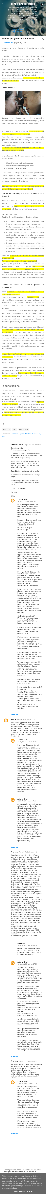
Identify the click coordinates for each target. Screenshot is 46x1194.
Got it (30, 1192)
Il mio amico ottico (23, 3)
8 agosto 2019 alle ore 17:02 (27, 964)
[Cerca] (43, 4)
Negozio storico (17, 30)
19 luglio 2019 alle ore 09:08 (27, 742)
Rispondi (14, 715)
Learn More (19, 1192)
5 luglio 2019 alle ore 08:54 (32, 445)
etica (14, 429)
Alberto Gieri (22, 499)
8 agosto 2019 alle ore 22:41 (28, 1061)
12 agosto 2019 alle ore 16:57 (27, 1083)
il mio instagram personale (21, 28)
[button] (43, 39)
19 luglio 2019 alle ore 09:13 (27, 801)
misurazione (23, 429)
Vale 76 (13, 719)
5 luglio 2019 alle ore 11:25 (27, 501)
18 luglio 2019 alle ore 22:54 (26, 719)
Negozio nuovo (17, 32)
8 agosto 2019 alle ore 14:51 (28, 852)
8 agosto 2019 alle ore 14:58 (27, 945)
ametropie (6, 429)
